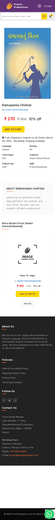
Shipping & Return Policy (14, 373)
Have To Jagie (27, 275)
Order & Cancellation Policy (15, 368)
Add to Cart (13, 129)
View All (27, 303)
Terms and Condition (12, 382)
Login (49, 6)
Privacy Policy (9, 377)
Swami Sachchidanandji (16, 109)
